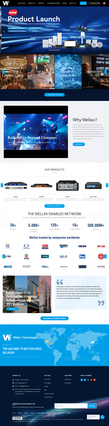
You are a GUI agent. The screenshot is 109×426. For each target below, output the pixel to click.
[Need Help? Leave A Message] (102, 417)
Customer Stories (53, 3)
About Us (72, 3)
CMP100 (67, 196)
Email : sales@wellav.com (21, 383)
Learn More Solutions (54, 95)
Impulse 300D (93, 196)
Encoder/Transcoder (49, 393)
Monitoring (95, 71)
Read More (12, 309)
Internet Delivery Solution (68, 71)
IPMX (45, 390)
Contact (83, 3)
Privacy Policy (61, 413)
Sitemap (69, 413)
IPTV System (47, 379)
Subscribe (92, 406)
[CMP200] (16, 186)
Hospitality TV (68, 379)
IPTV (41, 71)
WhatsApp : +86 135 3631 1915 (21, 379)
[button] (49, 50)
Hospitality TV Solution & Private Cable (13, 71)
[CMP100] (67, 186)
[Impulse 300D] (93, 186)
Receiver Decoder (48, 397)
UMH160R (41, 196)
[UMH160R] (41, 186)
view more (78, 144)
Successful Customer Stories (54, 318)
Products (31, 3)
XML (39, 415)
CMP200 (16, 196)
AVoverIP (46, 386)
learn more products (54, 206)
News (65, 3)
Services (41, 3)
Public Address (47, 383)
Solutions (21, 3)
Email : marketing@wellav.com (22, 386)
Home (13, 413)
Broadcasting (68, 383)
